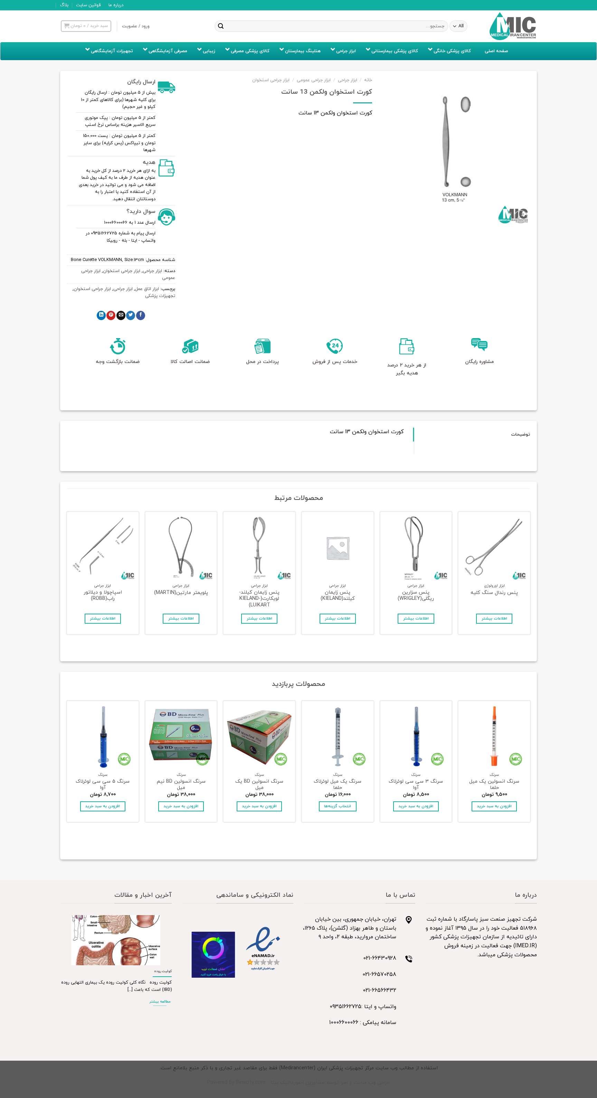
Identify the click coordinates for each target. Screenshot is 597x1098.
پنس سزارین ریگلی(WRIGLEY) (416, 595)
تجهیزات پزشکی (160, 296)
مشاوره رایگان (479, 361)
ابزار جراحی (347, 80)
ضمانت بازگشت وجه (118, 361)
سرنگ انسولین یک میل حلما (494, 785)
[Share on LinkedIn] (101, 315)
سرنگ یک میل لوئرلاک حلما (337, 785)
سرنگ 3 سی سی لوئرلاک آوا (416, 785)
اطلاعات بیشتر (494, 618)
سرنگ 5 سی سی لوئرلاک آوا (103, 785)
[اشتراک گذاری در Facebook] (140, 315)
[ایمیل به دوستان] (120, 315)
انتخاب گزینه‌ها (337, 806)
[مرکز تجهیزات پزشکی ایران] (513, 26)
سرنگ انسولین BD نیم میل (181, 785)
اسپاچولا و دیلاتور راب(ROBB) (103, 595)
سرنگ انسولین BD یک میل (259, 785)
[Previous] (529, 575)
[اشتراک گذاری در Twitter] (130, 315)
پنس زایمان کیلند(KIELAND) (338, 595)
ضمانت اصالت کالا (190, 361)
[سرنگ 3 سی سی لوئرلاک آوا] (416, 737)
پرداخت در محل (262, 361)
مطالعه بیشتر (160, 1001)
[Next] (67, 575)
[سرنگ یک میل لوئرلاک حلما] (337, 737)
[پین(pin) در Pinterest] (110, 315)
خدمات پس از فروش (334, 361)
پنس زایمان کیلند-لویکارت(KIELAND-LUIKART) (259, 599)
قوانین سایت (88, 5)
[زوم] (521, 217)
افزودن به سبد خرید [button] (494, 806)
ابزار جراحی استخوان (271, 80)
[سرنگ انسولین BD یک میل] (259, 737)
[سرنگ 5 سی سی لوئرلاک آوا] (102, 737)
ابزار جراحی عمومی (314, 80)
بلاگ (64, 5)
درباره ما (115, 5)
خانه (368, 80)
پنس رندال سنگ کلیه (494, 593)
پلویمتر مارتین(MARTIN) (181, 593)
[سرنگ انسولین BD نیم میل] (181, 737)
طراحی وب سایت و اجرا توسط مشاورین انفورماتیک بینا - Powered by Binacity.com (298, 1082)
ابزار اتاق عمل (147, 289)
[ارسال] (221, 26)
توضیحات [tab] (520, 434)
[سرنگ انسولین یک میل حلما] (494, 737)
